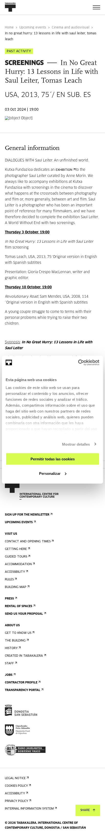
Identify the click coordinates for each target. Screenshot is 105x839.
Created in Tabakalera (24, 655)
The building (15, 640)
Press (9, 598)
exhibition (64, 170)
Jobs (8, 675)
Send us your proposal (24, 614)
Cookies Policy (16, 786)
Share (85, 810)
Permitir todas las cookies (53, 459)
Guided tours (16, 556)
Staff (9, 663)
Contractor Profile (21, 682)
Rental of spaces (18, 606)
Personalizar (50, 473)
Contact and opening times (28, 541)
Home (9, 27)
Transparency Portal (22, 690)
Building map (15, 587)
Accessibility (15, 572)
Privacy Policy (16, 801)
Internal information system (29, 808)
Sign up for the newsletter (27, 514)
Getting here (16, 549)
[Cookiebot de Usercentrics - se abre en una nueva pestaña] (78, 362)
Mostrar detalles (76, 444)
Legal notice (15, 778)
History (11, 648)
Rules (9, 579)
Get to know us (18, 633)
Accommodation (18, 564)
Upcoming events (32, 27)
